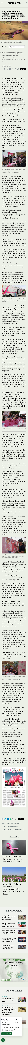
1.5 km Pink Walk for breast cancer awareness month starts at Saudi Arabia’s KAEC (13, 889)
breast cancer (7, 829)
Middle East (5, 996)
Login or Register (7, 1033)
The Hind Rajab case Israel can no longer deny (8, 999)
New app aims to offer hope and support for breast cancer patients (13, 859)
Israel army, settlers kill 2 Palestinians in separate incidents (9, 932)
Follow (23, 69)
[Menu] (2, 3)
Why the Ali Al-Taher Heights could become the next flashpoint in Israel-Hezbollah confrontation (9, 1011)
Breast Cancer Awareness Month (11, 826)
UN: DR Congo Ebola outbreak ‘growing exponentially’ (8, 946)
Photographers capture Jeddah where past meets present (9, 917)
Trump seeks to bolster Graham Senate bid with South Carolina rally (9, 939)
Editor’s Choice (18, 829)
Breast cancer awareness (13, 823)
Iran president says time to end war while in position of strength (9, 924)
